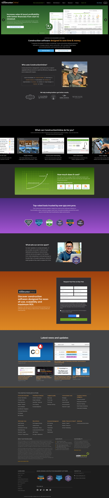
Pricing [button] (76, 2)
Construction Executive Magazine (65, 443)
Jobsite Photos (36, 425)
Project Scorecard (81, 399)
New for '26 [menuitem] (83, 2)
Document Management (53, 421)
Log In (105, 2)
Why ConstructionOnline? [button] (38, 2)
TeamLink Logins (66, 406)
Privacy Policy (48, 496)
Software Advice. (65, 449)
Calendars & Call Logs (22, 427)
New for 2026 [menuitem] (21, 473)
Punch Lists (49, 400)
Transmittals (50, 427)
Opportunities (21, 425)
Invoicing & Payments (22, 411)
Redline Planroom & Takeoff (69, 421)
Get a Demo (99, 2)
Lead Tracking (21, 423)
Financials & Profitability (82, 408)
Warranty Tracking (51, 404)
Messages (64, 397)
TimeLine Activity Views (23, 434)
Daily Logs (49, 397)
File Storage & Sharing (37, 423)
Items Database (21, 406)
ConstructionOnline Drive (38, 429)
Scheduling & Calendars (38, 395)
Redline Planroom (66, 425)
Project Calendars (36, 400)
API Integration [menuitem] (21, 482)
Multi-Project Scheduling (82, 406)
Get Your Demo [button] (46, 50)
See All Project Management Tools (16, 27)
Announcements (65, 404)
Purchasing (20, 413)
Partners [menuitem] (20, 484)
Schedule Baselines (37, 406)
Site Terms (43, 496)
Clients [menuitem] (19, 477)
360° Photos (35, 432)
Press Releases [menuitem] (21, 490)
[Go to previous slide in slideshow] (3, 20)
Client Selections (21, 402)
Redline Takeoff (21, 404)
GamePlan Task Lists (37, 402)
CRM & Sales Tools (22, 421)
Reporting (49, 429)
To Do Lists (49, 402)
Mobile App (79, 421)
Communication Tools (67, 395)
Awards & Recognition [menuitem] (23, 481)
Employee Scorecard (82, 401)
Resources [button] (70, 2)
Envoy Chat (65, 400)
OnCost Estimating (22, 397)
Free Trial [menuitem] (20, 475)
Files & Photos (36, 421)
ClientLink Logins (22, 432)
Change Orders (21, 400)
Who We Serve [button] (56, 2)
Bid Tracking (20, 415)
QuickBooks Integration (23, 408)
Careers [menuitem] (20, 486)
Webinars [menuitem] (20, 488)
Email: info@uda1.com (80, 475)
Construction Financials (23, 395)
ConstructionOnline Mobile (83, 423)
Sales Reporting (21, 429)
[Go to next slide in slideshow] (105, 20)
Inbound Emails (65, 402)
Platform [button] (48, 2)
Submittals (49, 425)
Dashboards (50, 432)
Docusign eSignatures (38, 434)
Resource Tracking (81, 403)
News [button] (64, 2)
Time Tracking (36, 404)
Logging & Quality (51, 395)
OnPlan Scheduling (37, 397)
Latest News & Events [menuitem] (23, 479)
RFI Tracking (50, 423)
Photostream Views (37, 427)
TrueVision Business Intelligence (82, 396)
